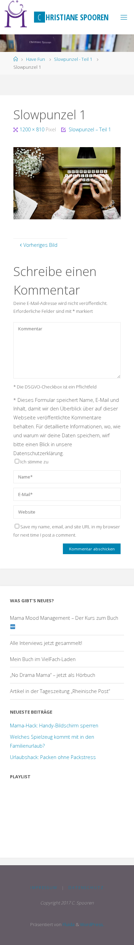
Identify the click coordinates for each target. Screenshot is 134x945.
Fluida (68, 924)
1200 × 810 (33, 129)
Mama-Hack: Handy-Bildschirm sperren (54, 725)
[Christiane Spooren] (16, 14)
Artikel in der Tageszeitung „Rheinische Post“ (60, 691)
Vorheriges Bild (40, 245)
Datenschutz (86, 887)
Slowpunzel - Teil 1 (73, 59)
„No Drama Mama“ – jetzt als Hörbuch (52, 675)
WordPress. (92, 924)
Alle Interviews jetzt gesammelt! (46, 643)
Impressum (43, 887)
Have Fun (35, 59)
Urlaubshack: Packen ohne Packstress (53, 757)
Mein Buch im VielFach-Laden (43, 659)
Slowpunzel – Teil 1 (90, 129)
